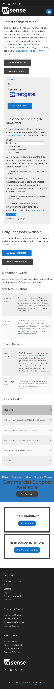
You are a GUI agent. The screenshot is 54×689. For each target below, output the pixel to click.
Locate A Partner (12, 648)
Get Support (27, 494)
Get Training (27, 523)
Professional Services (14, 622)
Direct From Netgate (13, 645)
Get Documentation (27, 550)
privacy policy (37, 210)
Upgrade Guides (29, 44)
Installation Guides (12, 47)
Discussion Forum (18, 261)
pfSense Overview (12, 581)
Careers (7, 588)
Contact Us (9, 599)
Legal (6, 592)
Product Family (11, 641)
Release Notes (19, 62)
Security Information (13, 596)
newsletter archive (14, 135)
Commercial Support (13, 615)
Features (8, 585)
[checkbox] (27, 151)
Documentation (11, 618)
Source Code (18, 71)
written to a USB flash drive (28, 355)
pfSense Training (12, 626)
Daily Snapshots (18, 253)
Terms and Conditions (33, 684)
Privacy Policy (18, 684)
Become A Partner (12, 652)
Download (21, 105)
